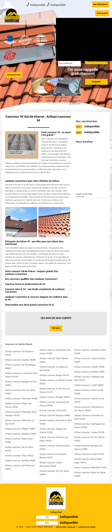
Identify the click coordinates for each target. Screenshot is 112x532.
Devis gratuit (102, 13)
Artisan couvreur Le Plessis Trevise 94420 (56, 382)
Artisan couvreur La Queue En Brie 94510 (54, 369)
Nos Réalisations (100, 4)
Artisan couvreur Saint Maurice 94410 (20, 467)
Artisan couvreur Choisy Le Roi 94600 (88, 392)
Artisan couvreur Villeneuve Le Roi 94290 (19, 422)
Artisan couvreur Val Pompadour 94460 (20, 367)
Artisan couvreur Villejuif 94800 (20, 429)
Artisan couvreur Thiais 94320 (19, 456)
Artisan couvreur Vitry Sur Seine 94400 (20, 392)
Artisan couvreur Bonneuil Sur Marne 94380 (88, 448)
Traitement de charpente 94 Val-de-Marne (79, 47)
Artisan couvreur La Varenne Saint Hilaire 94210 (21, 375)
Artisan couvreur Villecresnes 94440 (19, 441)
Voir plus (56, 328)
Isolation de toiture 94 (96, 24)
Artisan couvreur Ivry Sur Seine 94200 (54, 473)
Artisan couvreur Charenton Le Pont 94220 (88, 417)
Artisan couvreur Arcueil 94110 (89, 454)
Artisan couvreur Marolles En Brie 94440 (56, 422)
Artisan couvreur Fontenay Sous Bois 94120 (89, 379)
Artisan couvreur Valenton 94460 (20, 434)
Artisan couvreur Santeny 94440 (20, 461)
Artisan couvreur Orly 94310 (53, 410)
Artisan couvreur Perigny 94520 (55, 397)
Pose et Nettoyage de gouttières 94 (74, 101)
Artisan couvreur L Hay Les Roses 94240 (90, 360)
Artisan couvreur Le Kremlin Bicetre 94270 (53, 456)
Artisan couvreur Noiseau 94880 (55, 415)
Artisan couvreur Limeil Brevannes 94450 (51, 464)
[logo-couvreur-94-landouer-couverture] (12, 15)
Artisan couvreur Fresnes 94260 (89, 367)
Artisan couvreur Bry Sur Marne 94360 (89, 439)
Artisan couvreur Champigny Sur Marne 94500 (89, 426)
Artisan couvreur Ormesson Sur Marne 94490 (54, 404)
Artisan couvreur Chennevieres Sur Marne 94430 (89, 409)
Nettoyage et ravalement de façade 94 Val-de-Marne (64, 49)
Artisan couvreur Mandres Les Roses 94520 (54, 439)
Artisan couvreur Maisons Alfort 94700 (55, 448)
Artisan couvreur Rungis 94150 (54, 375)
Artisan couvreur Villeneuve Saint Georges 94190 (21, 414)
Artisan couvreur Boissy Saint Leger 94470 (88, 461)
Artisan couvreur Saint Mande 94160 (54, 360)
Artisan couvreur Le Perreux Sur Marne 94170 (55, 390)
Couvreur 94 (62, 22)
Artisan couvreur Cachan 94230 (89, 432)
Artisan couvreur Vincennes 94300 (21, 399)
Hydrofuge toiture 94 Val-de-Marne (96, 45)
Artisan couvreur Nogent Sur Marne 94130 (53, 431)
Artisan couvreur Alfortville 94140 (90, 468)
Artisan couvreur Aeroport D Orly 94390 (21, 383)
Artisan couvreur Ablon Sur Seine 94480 (89, 474)
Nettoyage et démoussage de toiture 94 (80, 28)
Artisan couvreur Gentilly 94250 (89, 372)
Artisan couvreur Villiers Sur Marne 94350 (18, 405)
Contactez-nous (87, 527)
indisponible (37, 5)
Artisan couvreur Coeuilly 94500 (20, 360)
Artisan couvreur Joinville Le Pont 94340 (90, 352)
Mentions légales (66, 527)
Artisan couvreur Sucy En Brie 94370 (19, 449)
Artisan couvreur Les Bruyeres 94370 (19, 353)
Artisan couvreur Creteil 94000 (89, 385)
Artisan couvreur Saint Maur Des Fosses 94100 (55, 352)
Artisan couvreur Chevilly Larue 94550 (89, 400)
